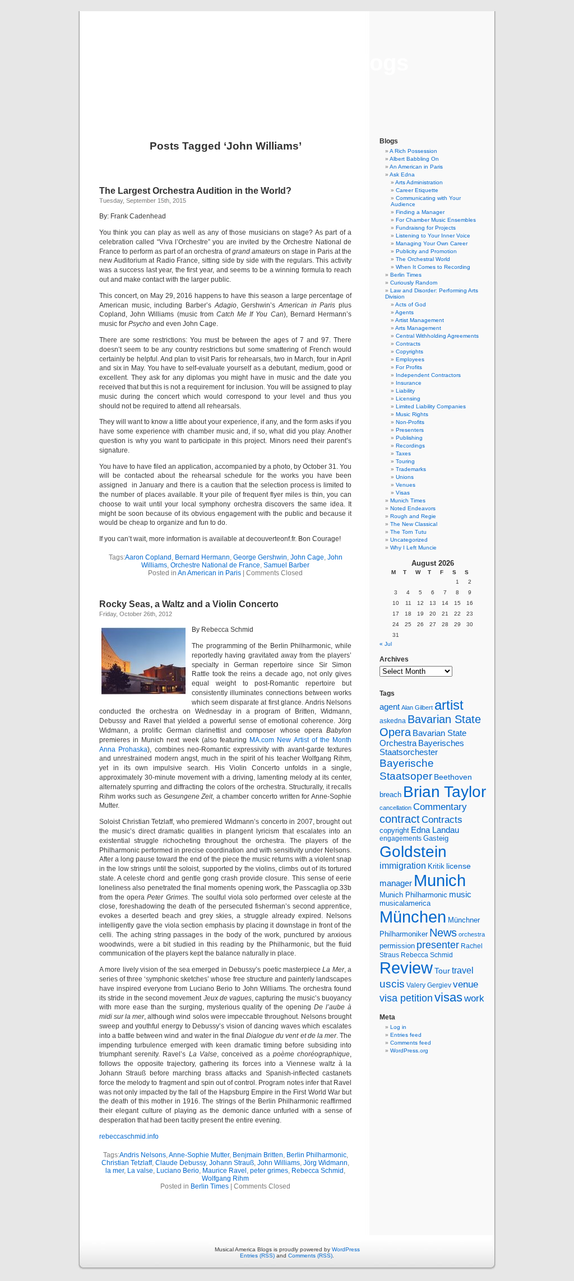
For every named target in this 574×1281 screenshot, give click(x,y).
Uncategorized (409, 540)
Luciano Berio (177, 1171)
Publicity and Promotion (426, 251)
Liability (405, 391)
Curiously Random (413, 283)
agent (389, 706)
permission (397, 946)
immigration (402, 865)
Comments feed (410, 1043)
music (460, 894)
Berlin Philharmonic (316, 1155)
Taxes (403, 453)
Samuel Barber (286, 565)
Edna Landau (435, 830)
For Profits (409, 367)
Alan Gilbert (417, 707)
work (474, 998)
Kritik (436, 866)
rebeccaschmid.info (129, 1136)
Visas (403, 493)
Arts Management (418, 328)
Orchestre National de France (215, 565)
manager (395, 883)
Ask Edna (402, 174)
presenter (437, 945)
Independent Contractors (428, 375)
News (443, 932)
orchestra (472, 934)
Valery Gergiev (428, 985)
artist (449, 704)
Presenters (410, 430)
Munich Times (407, 500)
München (412, 916)
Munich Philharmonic (413, 895)
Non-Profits (410, 422)
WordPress (346, 1249)
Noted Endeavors (413, 508)
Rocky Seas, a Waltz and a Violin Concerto (189, 604)
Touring (405, 461)
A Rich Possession (413, 151)
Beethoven (453, 776)
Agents (404, 312)
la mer (114, 1171)
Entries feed (406, 1035)
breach (390, 795)
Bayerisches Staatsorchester (421, 748)
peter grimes (269, 1171)
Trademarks (411, 469)
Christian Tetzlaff (126, 1163)
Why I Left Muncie (413, 547)
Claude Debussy (180, 1163)
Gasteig (435, 838)
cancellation (395, 807)
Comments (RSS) (310, 1255)
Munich (440, 880)
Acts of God (410, 304)
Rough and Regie (413, 516)
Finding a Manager (420, 212)
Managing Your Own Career (431, 243)
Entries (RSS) (257, 1255)
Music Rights (412, 414)
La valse (140, 1171)
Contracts (408, 344)
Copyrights (409, 351)
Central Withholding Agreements (437, 336)
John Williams (278, 1163)
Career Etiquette (417, 190)
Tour (442, 970)
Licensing (408, 398)
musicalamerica (404, 903)
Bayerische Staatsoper (406, 769)
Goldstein (413, 851)
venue (465, 984)
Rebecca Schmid (317, 1171)
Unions (405, 477)
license (458, 865)
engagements (400, 838)
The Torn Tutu (408, 532)
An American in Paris (209, 573)
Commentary (440, 806)
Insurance (409, 383)
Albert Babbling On (414, 159)
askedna (392, 721)
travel (463, 970)
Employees (410, 359)
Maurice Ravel (224, 1171)
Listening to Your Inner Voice (433, 235)
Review (406, 968)
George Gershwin (260, 557)
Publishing (409, 438)
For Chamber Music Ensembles (436, 220)
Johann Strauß (231, 1163)
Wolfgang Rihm (225, 1178)
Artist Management (419, 320)
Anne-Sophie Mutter (199, 1155)
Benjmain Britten (258, 1155)
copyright (394, 830)
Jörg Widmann (325, 1163)
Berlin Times (210, 1186)
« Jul (385, 644)
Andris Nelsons (142, 1155)
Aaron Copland (148, 557)
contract (399, 819)
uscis (392, 983)
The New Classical (413, 524)
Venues (405, 485)
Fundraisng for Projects (426, 228)
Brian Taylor (444, 791)
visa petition (406, 998)
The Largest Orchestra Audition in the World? (195, 190)
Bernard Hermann (202, 557)
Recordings (410, 445)
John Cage (307, 557)
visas (448, 997)
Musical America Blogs (287, 62)
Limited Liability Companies (431, 406)
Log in (398, 1027)
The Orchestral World (423, 259)
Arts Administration (419, 182)
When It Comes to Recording (433, 267)
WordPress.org (409, 1050)
